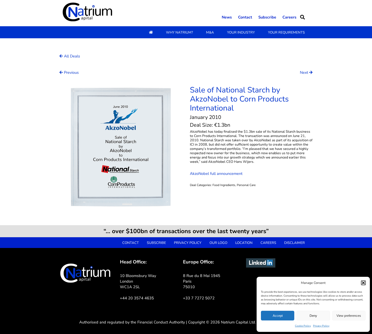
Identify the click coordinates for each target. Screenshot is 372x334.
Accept (278, 315)
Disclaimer (294, 242)
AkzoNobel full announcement (216, 173)
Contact (245, 17)
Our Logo (218, 242)
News (227, 17)
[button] (363, 283)
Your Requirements (286, 32)
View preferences (348, 315)
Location (244, 242)
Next (304, 72)
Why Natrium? (179, 32)
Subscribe (267, 17)
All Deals (71, 56)
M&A (210, 32)
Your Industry (241, 32)
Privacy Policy (321, 326)
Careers (289, 17)
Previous (71, 72)
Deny (313, 315)
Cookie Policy (303, 326)
